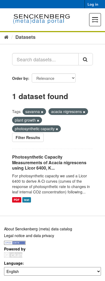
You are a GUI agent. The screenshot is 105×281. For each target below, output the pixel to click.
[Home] (6, 36)
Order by (20, 78)
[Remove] (42, 112)
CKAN (13, 255)
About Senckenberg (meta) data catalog (38, 228)
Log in (93, 4)
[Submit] (85, 59)
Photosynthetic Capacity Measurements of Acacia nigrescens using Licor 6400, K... (49, 162)
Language (13, 263)
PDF (16, 200)
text (26, 200)
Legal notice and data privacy (29, 235)
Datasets (25, 36)
